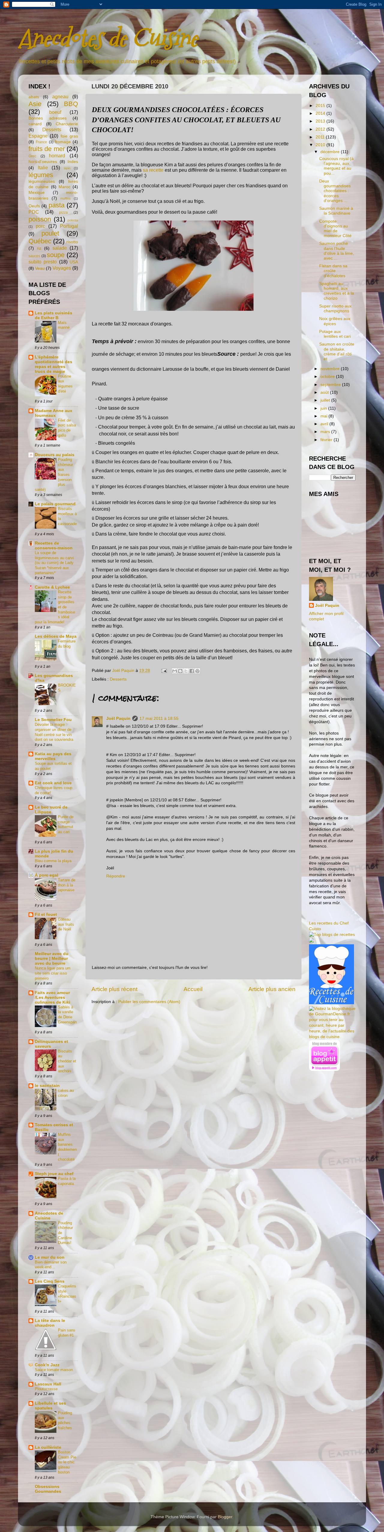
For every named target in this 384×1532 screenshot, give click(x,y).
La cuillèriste (48, 1447)
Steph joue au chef (54, 1173)
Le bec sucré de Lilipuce (51, 809)
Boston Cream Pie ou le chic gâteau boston (67, 1462)
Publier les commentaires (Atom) (149, 1001)
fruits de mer (46, 149)
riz (39, 248)
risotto (72, 242)
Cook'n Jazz (47, 1365)
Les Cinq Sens (49, 1281)
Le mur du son (49, 1257)
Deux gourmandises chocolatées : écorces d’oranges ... (335, 191)
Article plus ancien (272, 989)
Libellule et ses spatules (50, 1405)
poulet (50, 233)
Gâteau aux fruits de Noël (66, 924)
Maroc (64, 187)
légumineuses (41, 181)
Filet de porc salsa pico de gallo (67, 428)
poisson (39, 219)
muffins (65, 198)
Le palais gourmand (55, 504)
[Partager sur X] (186, 671)
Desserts (118, 679)
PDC (33, 212)
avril (324, 424)
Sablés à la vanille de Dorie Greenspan (67, 1014)
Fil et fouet (46, 914)
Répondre (115, 876)
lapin (67, 168)
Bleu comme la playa (53, 861)
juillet (325, 400)
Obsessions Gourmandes (48, 1489)
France (41, 142)
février (327, 440)
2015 (321, 105)
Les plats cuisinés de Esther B (53, 315)
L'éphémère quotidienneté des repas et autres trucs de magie (53, 364)
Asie (34, 104)
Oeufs (34, 206)
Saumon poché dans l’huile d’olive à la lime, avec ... (336, 250)
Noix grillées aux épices (334, 321)
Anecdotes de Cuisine (107, 38)
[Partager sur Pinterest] (197, 671)
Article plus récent (114, 989)
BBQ (71, 104)
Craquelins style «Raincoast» (67, 1293)
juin (324, 408)
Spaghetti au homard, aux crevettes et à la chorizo (336, 291)
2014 (321, 113)
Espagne (38, 135)
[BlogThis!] (180, 671)
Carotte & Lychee (52, 587)
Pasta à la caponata (67, 1181)
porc (40, 226)
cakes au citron (66, 1093)
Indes (73, 161)
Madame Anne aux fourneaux (53, 413)
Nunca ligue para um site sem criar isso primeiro (52, 973)
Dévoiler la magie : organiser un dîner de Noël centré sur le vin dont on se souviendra (54, 732)
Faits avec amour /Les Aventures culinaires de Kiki (52, 997)
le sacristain (47, 1085)
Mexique (36, 192)
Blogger (225, 1517)
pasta (56, 205)
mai (324, 416)
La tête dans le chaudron (50, 1323)
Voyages (61, 268)
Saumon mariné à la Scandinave (336, 210)
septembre (331, 384)
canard (35, 124)
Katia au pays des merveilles (53, 756)
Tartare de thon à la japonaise (66, 885)
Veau (40, 268)
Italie (43, 167)
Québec (39, 241)
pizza (63, 212)
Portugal (69, 226)
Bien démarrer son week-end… (51, 1264)
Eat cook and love (53, 783)
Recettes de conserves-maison (54, 545)
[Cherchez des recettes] (332, 934)
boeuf (55, 112)
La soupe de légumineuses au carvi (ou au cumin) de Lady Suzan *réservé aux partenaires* (54, 563)
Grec (32, 156)
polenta (73, 220)
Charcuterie (67, 124)
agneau (60, 96)
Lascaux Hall (48, 1384)
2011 (321, 137)
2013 (321, 121)
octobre (328, 376)
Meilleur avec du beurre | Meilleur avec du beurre (51, 959)
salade (59, 248)
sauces (34, 256)
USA (74, 262)
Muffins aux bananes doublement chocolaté (67, 1147)
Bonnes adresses (47, 118)
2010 (321, 145)
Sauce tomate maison (54, 1369)
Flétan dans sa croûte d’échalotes (333, 271)
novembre (330, 369)
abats (33, 97)
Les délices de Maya (55, 636)
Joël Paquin (118, 718)
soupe (55, 255)
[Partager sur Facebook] (192, 671)
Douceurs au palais (54, 455)
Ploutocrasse (46, 1389)
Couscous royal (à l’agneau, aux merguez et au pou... (336, 166)
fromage (63, 142)
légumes (40, 175)
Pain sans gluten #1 (66, 1333)
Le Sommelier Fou (53, 719)
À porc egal (46, 875)
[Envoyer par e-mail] (175, 671)
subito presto (42, 261)
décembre (330, 152)
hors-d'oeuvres (42, 161)
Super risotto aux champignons (335, 308)
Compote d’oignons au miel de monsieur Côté (335, 228)
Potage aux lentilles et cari (335, 334)
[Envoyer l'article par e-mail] (163, 670)
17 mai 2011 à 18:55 (159, 718)
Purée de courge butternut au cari (66, 824)
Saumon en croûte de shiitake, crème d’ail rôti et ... (336, 351)
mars (325, 431)
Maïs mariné (64, 325)
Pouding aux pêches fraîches (65, 1420)
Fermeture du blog (67, 644)
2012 (321, 129)
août (325, 392)
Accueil (193, 989)
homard (57, 155)
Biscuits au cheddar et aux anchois (67, 1061)
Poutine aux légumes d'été (65, 383)
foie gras (69, 136)
